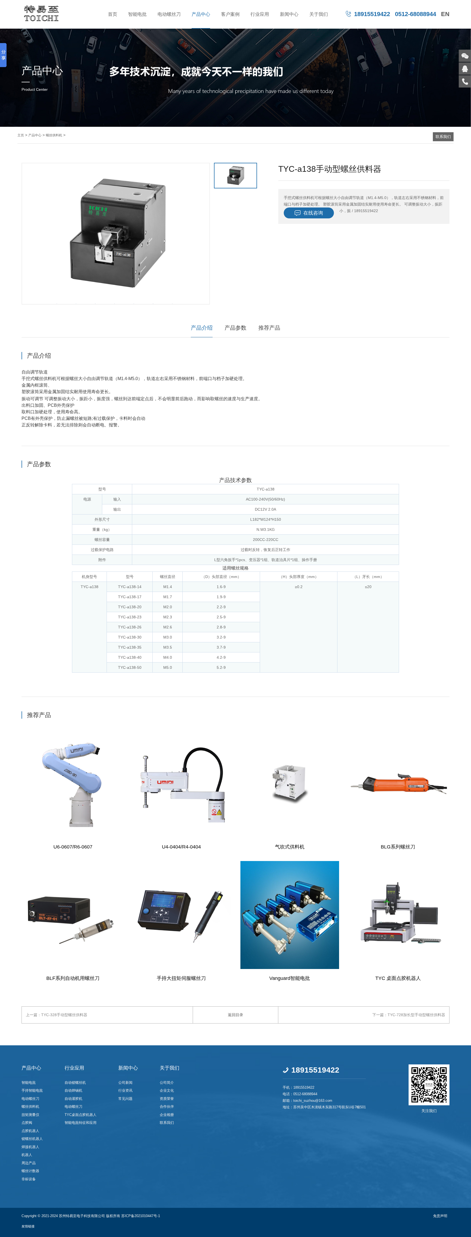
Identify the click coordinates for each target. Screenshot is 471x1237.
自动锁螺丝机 (75, 1083)
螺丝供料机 (54, 135)
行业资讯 (125, 1091)
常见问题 (125, 1099)
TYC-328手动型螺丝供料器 (64, 1015)
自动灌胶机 (73, 1099)
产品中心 (201, 14)
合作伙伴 (167, 1107)
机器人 (27, 1155)
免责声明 (440, 1216)
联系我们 (443, 136)
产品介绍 (202, 328)
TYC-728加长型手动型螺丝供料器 (416, 1015)
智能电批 (137, 14)
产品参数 (235, 328)
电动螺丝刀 (169, 14)
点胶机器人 (30, 1131)
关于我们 (318, 14)
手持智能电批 (32, 1091)
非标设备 (29, 1179)
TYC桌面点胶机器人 (80, 1115)
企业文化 (167, 1091)
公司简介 (167, 1083)
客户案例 (230, 14)
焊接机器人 (30, 1147)
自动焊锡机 (73, 1091)
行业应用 (259, 14)
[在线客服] (465, 68)
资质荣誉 (167, 1099)
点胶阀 (27, 1123)
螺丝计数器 (30, 1171)
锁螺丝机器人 (32, 1139)
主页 (20, 135)
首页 (112, 14)
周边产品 (29, 1163)
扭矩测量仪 (30, 1115)
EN (445, 14)
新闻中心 (289, 14)
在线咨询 (309, 213)
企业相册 (167, 1115)
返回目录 (235, 1015)
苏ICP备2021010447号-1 (140, 1216)
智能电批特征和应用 (80, 1123)
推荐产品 (269, 328)
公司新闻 (125, 1083)
